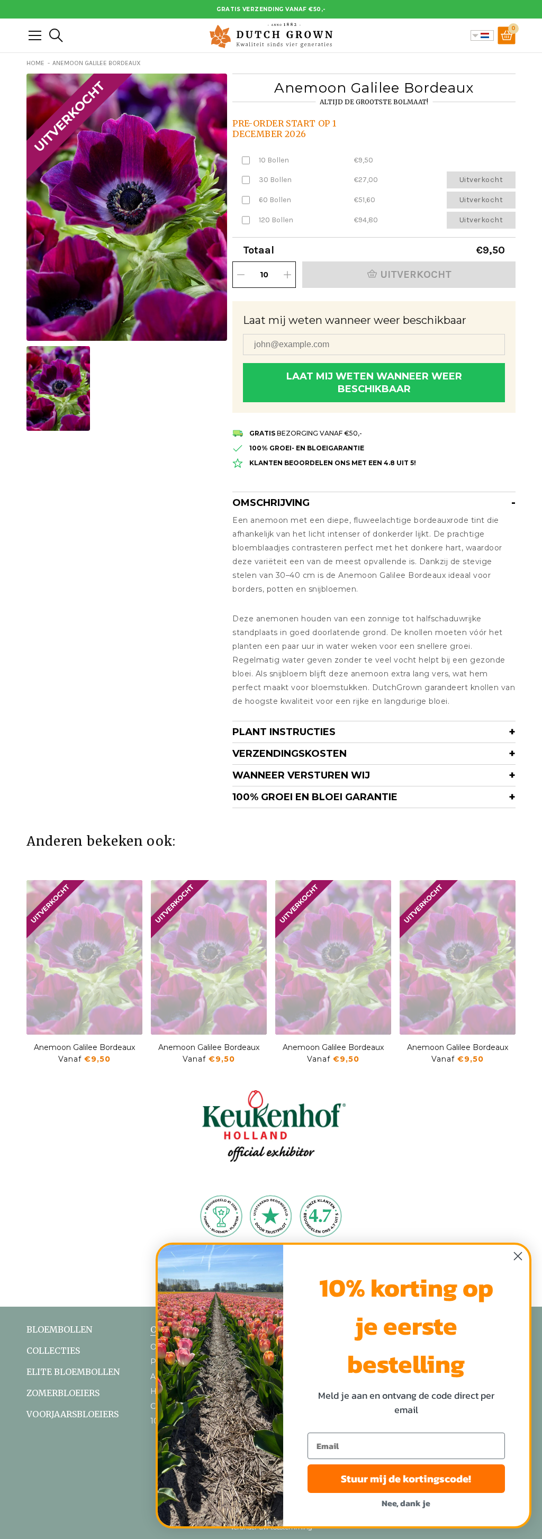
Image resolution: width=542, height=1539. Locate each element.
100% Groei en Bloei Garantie (315, 797)
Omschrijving (271, 503)
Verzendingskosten (289, 753)
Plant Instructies (284, 732)
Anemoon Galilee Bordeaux (84, 1047)
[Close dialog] (518, 1256)
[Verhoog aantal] (287, 274)
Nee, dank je (406, 1503)
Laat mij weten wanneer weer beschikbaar (374, 382)
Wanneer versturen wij (301, 775)
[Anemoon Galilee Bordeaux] (84, 957)
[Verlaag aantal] (240, 274)
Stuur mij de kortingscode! (406, 1479)
